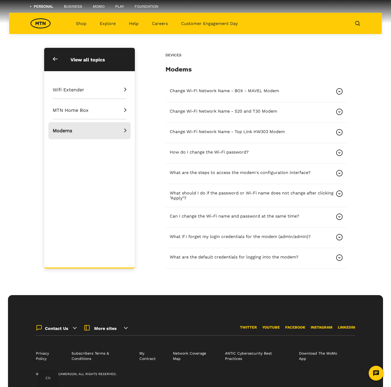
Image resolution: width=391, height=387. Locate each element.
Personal (43, 6)
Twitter (248, 327)
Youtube (271, 327)
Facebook (295, 327)
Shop (81, 23)
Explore (108, 23)
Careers (160, 23)
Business (73, 6)
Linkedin (346, 327)
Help (134, 23)
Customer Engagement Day (209, 23)
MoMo (99, 6)
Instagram (321, 327)
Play (119, 6)
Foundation (146, 6)
